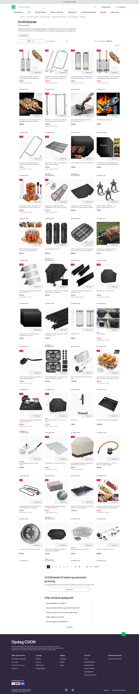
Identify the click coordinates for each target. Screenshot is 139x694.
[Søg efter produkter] (95, 7)
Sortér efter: (102, 41)
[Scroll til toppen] (123, 634)
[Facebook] (72, 689)
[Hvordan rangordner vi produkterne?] (95, 41)
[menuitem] (18, 12)
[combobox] (57, 7)
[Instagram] (66, 689)
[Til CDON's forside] (13, 7)
